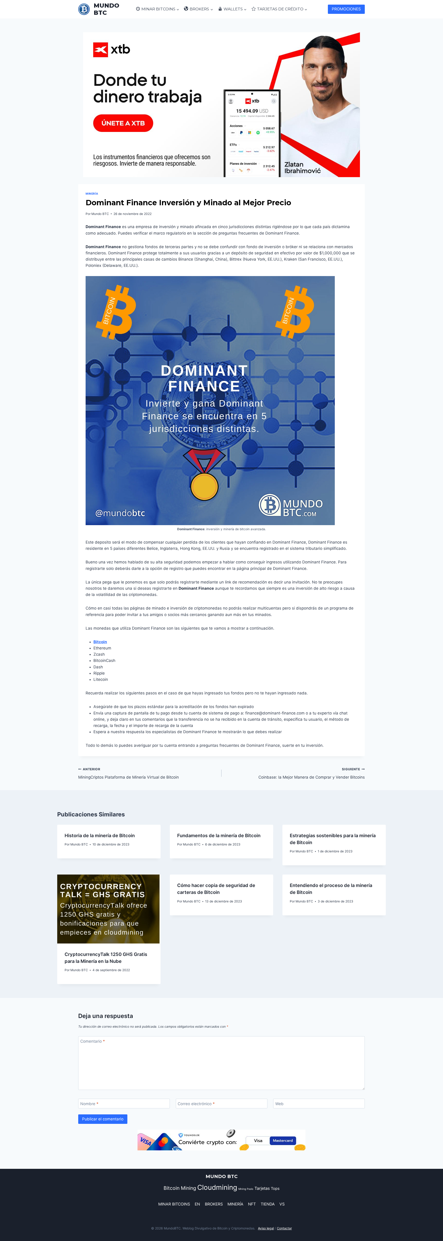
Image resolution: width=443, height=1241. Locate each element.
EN (197, 1204)
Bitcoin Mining (180, 1188)
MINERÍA (92, 193)
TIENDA (268, 1204)
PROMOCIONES (346, 9)
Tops (275, 1188)
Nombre (89, 1103)
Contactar (284, 1228)
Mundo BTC (100, 214)
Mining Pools (245, 1188)
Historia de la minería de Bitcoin (100, 835)
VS (282, 1204)
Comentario (92, 1041)
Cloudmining (217, 1187)
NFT (252, 1204)
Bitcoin (100, 642)
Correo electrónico (196, 1103)
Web (279, 1103)
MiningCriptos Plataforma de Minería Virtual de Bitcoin (128, 773)
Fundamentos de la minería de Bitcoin (218, 835)
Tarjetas (262, 1188)
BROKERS (214, 1204)
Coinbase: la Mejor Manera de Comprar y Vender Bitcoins (311, 773)
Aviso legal (266, 1228)
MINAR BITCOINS (174, 1204)
